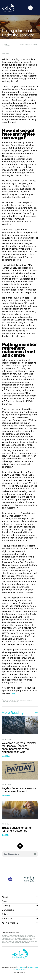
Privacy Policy (21, 967)
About (5, 897)
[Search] (35, 854)
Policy (5, 914)
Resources (7, 918)
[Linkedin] (20, 846)
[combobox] (20, 854)
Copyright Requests (20, 969)
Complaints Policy (32, 967)
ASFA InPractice (10, 923)
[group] (10, 879)
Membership (8, 910)
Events (5, 901)
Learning (6, 905)
